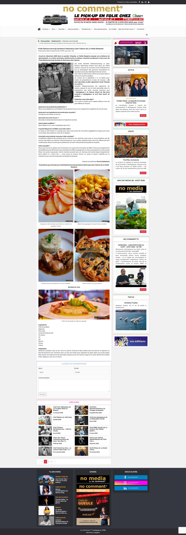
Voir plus (143, 115)
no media (112, 29)
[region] (131, 108)
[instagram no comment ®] (145, 2)
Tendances (86, 29)
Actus (131, 70)
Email (76, 368)
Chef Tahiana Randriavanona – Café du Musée (62, 429)
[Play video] (131, 276)
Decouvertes (73, 29)
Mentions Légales (93, 532)
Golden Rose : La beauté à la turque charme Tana (131, 102)
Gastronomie (56, 41)
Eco (53, 29)
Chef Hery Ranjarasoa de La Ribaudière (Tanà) (98, 418)
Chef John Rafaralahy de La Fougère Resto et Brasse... (62, 408)
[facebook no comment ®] (139, 2)
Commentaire (44, 378)
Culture (45, 29)
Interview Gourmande (70, 41)
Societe (61, 29)
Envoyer (42, 394)
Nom (40, 368)
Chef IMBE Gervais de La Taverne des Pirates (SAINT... (98, 429)
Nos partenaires (100, 29)
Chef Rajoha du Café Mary (62, 417)
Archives (56, 472)
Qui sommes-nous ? (126, 29)
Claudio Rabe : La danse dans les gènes (61, 501)
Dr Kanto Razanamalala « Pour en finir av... (61, 511)
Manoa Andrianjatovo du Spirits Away (61, 490)
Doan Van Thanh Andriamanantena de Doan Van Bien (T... (61, 439)
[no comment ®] (148, 2)
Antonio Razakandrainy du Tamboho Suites (61, 521)
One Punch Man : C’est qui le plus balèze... (61, 480)
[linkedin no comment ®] (142, 2)
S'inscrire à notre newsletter (127, 2)
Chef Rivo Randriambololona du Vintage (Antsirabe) (97, 408)
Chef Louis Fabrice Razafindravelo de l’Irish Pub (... (98, 439)
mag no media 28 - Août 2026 (131, 180)
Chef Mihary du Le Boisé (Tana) (98, 449)
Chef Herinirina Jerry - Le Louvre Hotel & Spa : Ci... (62, 449)
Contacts (140, 29)
